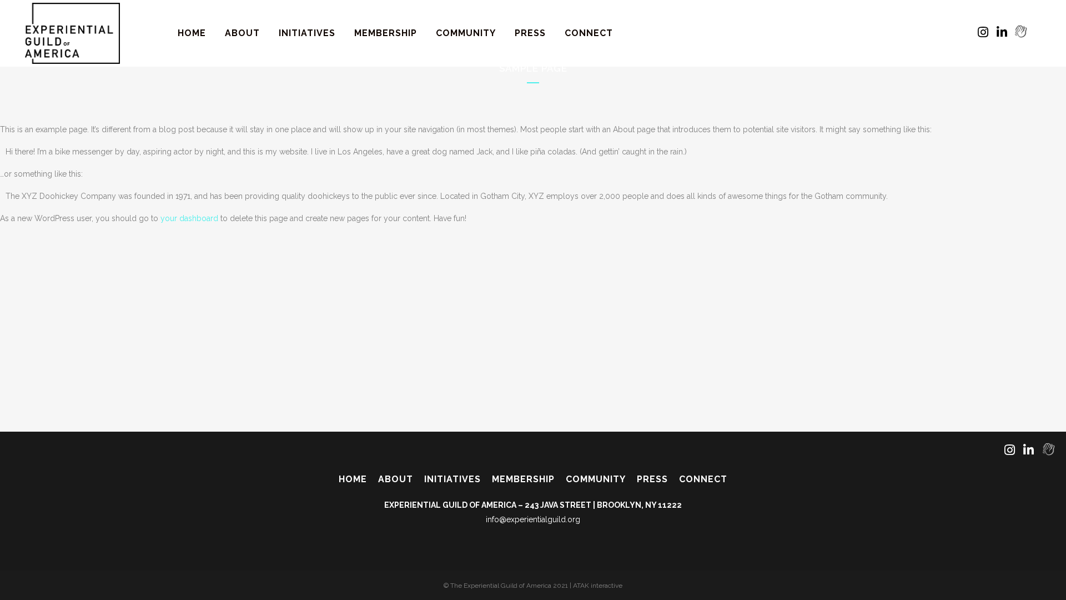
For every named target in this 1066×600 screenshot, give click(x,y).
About (395, 479)
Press (652, 479)
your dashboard (189, 218)
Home (353, 479)
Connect (703, 479)
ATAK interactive (597, 585)
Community (596, 479)
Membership (523, 479)
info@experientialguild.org (533, 519)
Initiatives (452, 479)
